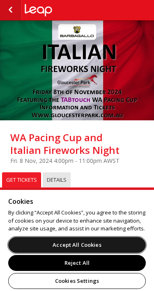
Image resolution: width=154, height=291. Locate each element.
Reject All (77, 262)
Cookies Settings (77, 280)
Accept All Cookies (77, 244)
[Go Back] (10, 10)
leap (66, 10)
